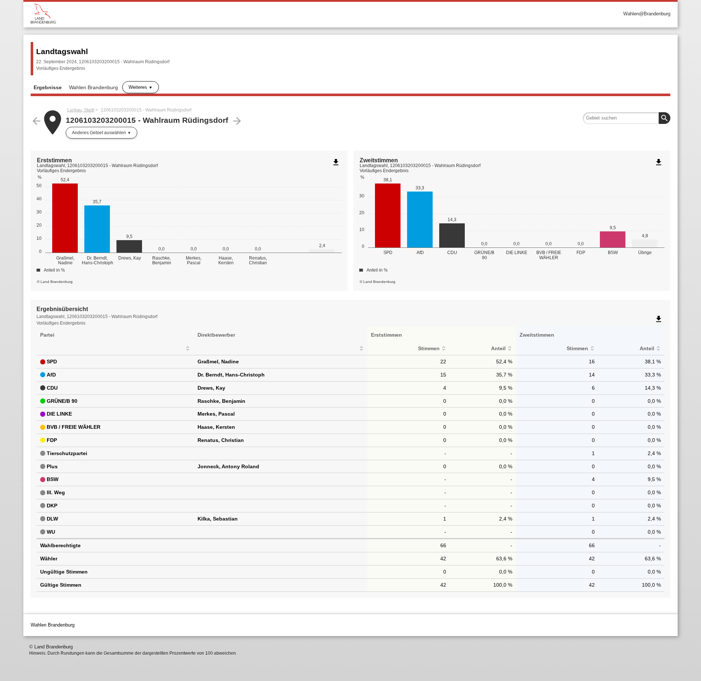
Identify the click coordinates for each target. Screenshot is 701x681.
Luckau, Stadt (80, 110)
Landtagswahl (62, 51)
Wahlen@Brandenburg (646, 13)
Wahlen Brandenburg (93, 87)
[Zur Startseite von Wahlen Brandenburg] (190, 13)
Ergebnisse (48, 87)
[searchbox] (626, 118)
